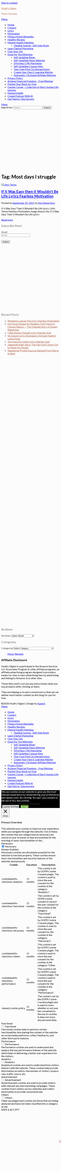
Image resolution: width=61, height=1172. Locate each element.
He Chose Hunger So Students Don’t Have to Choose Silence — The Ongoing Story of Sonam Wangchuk (32, 326)
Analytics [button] (6, 1059)
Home (11, 24)
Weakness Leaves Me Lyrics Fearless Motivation (33, 320)
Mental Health (15, 92)
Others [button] (5, 1094)
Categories (7, 648)
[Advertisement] (30, 139)
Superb (41, 703)
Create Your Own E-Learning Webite (33, 72)
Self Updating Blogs (24, 57)
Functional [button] (7, 1023)
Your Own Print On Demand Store (32, 69)
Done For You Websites (20, 54)
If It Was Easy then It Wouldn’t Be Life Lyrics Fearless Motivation (29, 193)
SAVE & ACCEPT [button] (10, 1109)
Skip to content (9, 2)
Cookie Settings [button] (10, 806)
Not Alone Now (46, 202)
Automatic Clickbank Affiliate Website (35, 75)
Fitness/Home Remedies (21, 36)
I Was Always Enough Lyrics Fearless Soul (29, 332)
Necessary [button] (7, 843)
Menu (4, 19)
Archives (6, 635)
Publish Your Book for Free (22, 84)
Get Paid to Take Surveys (21, 98)
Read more (7, 219)
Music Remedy (15, 653)
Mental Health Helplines (21, 42)
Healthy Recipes (16, 39)
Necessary (10, 846)
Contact (12, 27)
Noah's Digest (8, 8)
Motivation (14, 33)
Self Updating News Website (29, 60)
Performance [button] (8, 1041)
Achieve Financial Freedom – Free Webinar (30, 81)
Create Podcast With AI (20, 95)
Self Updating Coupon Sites (28, 66)
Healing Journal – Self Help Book (31, 45)
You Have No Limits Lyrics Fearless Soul (29, 341)
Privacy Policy (15, 78)
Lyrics (11, 30)
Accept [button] (24, 806)
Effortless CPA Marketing (28, 63)
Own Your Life (15, 51)
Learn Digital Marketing (20, 48)
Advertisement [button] (9, 1076)
